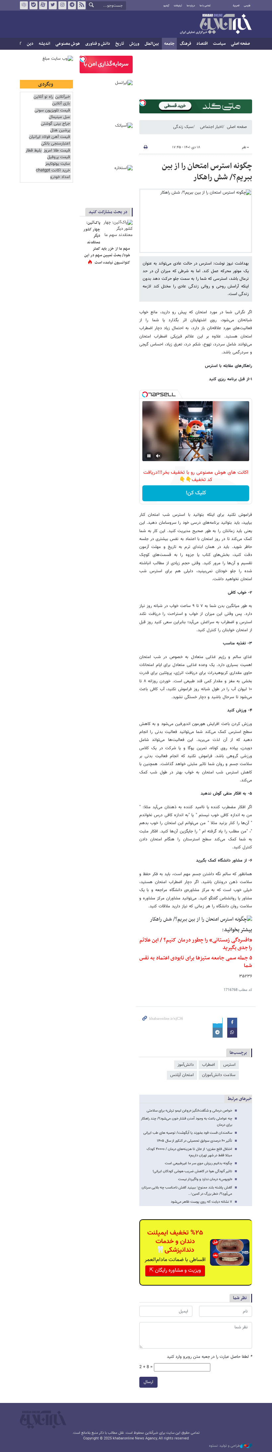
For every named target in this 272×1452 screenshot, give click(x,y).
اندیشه (44, 43)
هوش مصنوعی (67, 43)
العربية (236, 6)
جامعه (169, 43)
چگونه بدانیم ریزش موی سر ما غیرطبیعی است (198, 1163)
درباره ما (191, 6)
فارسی (247, 6)
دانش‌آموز (185, 1064)
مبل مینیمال (59, 117)
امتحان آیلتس (182, 1075)
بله (33, 5)
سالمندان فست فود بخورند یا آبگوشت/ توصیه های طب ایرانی (187, 1133)
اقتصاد (202, 43)
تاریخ (119, 43)
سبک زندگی (183, 127)
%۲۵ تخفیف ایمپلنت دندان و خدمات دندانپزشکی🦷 (175, 1241)
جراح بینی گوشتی (55, 124)
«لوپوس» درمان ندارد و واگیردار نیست (205, 1179)
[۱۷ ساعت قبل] (118, 230)
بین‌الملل (152, 43)
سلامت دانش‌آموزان (219, 1075)
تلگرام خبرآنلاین (72, 5)
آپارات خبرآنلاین (43, 5)
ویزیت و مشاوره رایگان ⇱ (175, 1270)
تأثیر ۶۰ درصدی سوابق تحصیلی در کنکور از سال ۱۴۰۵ (194, 1141)
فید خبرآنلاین (82, 5)
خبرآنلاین (215, 24)
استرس (229, 1064)
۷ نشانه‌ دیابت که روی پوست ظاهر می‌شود (201, 1202)
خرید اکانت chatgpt (53, 170)
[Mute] (158, 456)
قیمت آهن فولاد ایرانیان (49, 137)
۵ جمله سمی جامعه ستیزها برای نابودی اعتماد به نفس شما (195, 961)
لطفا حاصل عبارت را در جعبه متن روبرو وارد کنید (209, 1357)
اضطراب (208, 1064)
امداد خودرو (60, 177)
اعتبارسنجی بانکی (55, 144)
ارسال (148, 1382)
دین (30, 43)
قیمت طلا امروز (56, 151)
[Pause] (149, 456)
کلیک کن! (196, 493)
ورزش (134, 43)
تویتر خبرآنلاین (53, 5)
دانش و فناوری (97, 43)
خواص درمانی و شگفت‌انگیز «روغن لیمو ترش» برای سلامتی (189, 1111)
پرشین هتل (60, 130)
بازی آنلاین (61, 103)
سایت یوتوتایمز (57, 164)
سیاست (219, 43)
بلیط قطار (33, 151)
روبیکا (24, 5)
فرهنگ (185, 43)
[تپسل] (142, 102)
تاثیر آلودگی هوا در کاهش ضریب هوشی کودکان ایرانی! (192, 1171)
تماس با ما (205, 6)
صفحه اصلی (240, 43)
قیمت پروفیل (58, 157)
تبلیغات (178, 6)
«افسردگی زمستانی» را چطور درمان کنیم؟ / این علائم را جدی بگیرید (195, 944)
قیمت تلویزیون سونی (52, 110)
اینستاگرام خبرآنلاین (62, 5)
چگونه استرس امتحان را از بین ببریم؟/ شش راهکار (207, 171)
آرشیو (166, 6)
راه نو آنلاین (43, 97)
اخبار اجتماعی (211, 127)
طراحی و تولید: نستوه (224, 1446)
